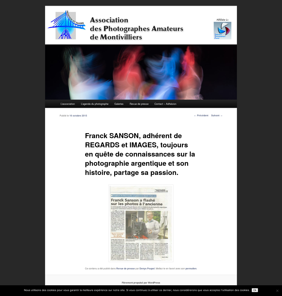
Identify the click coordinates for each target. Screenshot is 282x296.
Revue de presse (139, 104)
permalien (191, 268)
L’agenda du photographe (94, 104)
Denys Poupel (147, 268)
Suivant (216, 115)
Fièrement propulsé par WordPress (141, 282)
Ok (254, 290)
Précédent (201, 115)
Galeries (119, 104)
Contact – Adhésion (165, 104)
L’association (68, 104)
